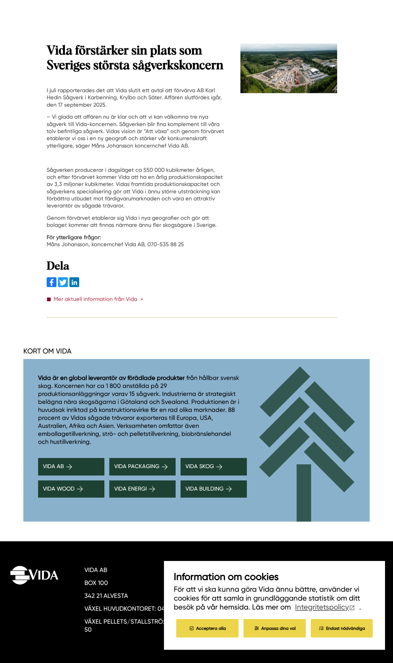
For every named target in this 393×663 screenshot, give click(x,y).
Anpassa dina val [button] (278, 628)
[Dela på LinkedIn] (74, 285)
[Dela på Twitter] (63, 285)
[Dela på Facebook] (52, 285)
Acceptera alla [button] (211, 628)
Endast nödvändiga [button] (345, 628)
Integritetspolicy (322, 607)
